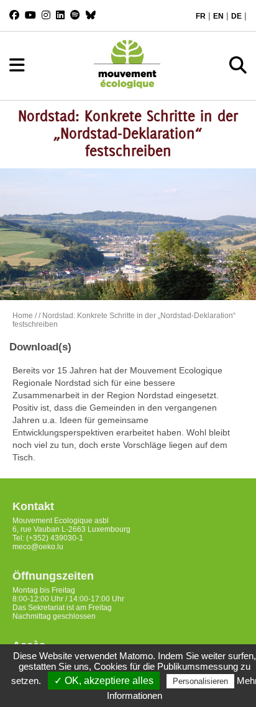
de (236, 16)
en (218, 16)
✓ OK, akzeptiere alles (103, 680)
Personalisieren (200, 681)
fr (201, 16)
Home (22, 315)
